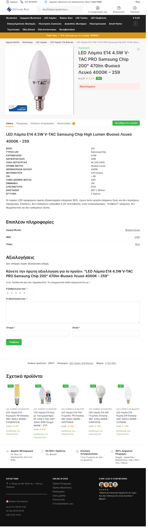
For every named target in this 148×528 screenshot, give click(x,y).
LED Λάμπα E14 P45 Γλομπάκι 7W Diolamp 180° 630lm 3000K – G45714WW (72, 417)
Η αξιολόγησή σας (16, 298)
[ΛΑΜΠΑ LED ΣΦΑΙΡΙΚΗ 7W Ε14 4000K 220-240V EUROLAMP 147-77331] (138, 49)
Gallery (9, 123)
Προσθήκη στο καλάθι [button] (18, 438)
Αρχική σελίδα (12, 42)
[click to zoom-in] (39, 80)
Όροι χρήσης (59, 495)
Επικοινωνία (118, 12)
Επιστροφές (59, 491)
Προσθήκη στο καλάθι (126, 123)
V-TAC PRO (110, 363)
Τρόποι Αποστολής (62, 487)
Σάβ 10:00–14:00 (13, 515)
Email (76, 327)
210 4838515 (31, 2)
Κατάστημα (27, 42)
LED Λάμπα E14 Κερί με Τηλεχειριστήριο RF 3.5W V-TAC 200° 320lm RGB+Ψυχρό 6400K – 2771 (44, 419)
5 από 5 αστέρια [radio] (24, 293)
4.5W (137, 237)
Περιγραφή (22, 123)
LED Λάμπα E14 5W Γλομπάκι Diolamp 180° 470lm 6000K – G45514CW (99, 417)
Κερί (137, 244)
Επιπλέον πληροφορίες (42, 123)
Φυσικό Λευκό (132, 230)
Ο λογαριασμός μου (97, 12)
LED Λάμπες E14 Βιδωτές (62, 42)
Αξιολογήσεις (65, 123)
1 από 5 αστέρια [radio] (8, 293)
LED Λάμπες (41, 42)
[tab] (10, 123)
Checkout (134, 12)
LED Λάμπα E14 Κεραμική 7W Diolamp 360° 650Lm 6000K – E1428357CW (17, 417)
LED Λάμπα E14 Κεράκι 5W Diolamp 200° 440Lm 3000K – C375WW (127, 417)
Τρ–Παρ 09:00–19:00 (15, 511)
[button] (136, 21)
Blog (138, 2)
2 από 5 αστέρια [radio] (12, 293)
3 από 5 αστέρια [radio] (16, 293)
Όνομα (10, 327)
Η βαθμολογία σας (16, 288)
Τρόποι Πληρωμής (62, 483)
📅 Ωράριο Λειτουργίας (17, 501)
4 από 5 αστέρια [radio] (20, 293)
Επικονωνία (59, 499)
